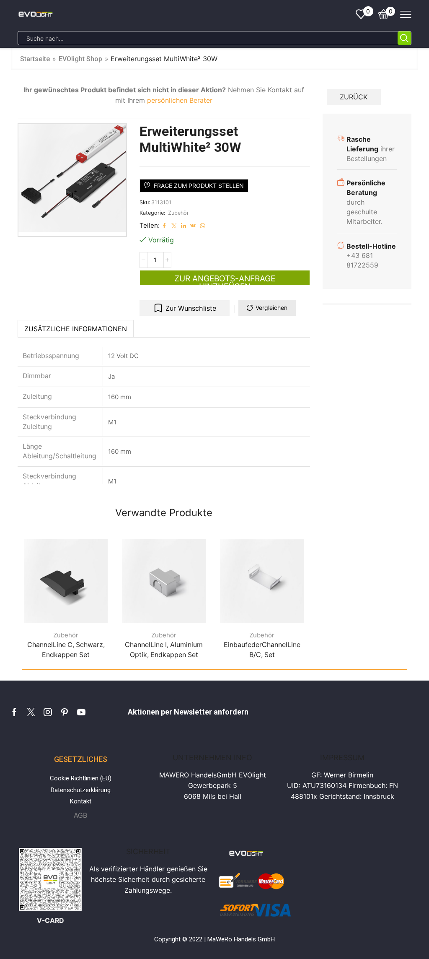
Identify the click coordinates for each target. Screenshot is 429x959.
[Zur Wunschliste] (92, 605)
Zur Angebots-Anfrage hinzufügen (224, 279)
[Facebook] (14, 712)
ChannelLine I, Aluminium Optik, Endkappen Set (164, 650)
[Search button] (404, 38)
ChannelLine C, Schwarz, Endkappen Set (66, 650)
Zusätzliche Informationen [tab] (75, 329)
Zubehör (178, 213)
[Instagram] (48, 712)
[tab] (76, 329)
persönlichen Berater (179, 100)
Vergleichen (271, 307)
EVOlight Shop (80, 59)
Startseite (35, 59)
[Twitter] (31, 712)
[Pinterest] (64, 712)
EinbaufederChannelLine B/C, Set (262, 650)
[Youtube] (81, 712)
